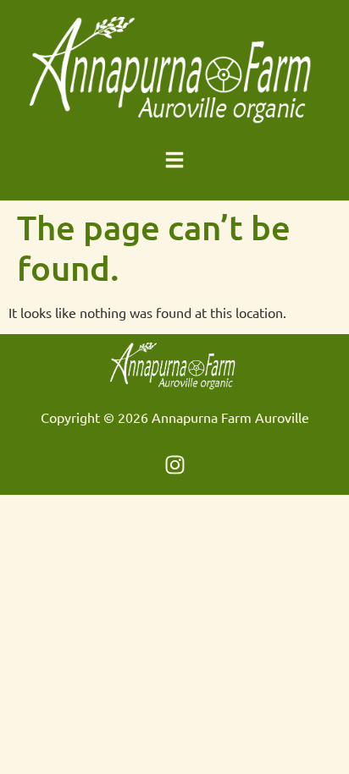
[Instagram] (174, 465)
